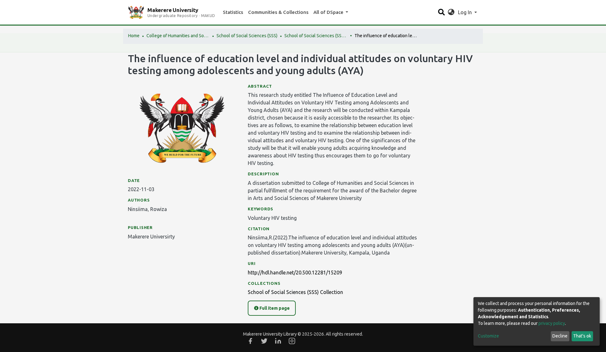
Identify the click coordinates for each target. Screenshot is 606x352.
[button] (451, 12)
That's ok (582, 335)
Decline (559, 335)
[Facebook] (250, 340)
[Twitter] (264, 340)
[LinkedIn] (278, 340)
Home (134, 35)
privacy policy (551, 323)
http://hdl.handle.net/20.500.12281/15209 (295, 272)
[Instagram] (291, 340)
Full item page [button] (274, 308)
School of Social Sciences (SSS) (247, 35)
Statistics (233, 12)
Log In (465, 12)
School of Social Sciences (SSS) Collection (316, 35)
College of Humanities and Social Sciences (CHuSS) (178, 35)
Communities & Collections (278, 12)
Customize (488, 335)
